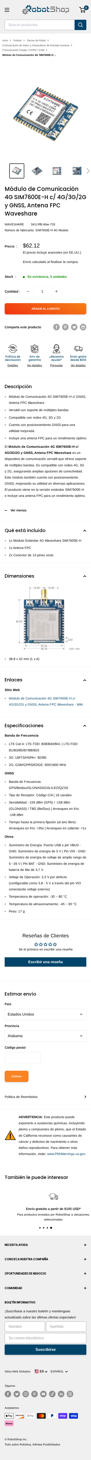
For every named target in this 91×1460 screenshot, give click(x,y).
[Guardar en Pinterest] (65, 327)
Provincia (12, 1026)
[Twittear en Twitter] (74, 327)
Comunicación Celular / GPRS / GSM (23, 50)
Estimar (16, 1076)
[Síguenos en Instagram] (25, 1394)
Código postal (15, 1047)
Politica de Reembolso (21, 1097)
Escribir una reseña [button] (45, 962)
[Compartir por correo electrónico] (83, 327)
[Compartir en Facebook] (56, 327)
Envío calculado (34, 262)
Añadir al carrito (46, 308)
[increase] (56, 291)
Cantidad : (12, 291)
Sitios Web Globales (17, 1371)
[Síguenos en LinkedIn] (61, 1394)
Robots (18, 40)
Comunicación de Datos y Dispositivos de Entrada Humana (35, 45)
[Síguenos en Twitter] (17, 1394)
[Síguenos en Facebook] (8, 1394)
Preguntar (56, 365)
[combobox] (40, 25)
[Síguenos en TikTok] (52, 1394)
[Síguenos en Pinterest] (34, 1394)
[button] (88, 171)
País (8, 1004)
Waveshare (14, 224)
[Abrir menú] (7, 10)
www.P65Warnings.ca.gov (66, 1154)
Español (58, 1371)
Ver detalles (34, 365)
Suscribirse (45, 1350)
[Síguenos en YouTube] (43, 1394)
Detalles (12, 365)
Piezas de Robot (36, 40)
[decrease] (28, 291)
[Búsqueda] (80, 25)
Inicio (5, 40)
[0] (82, 10)
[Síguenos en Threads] (70, 1394)
